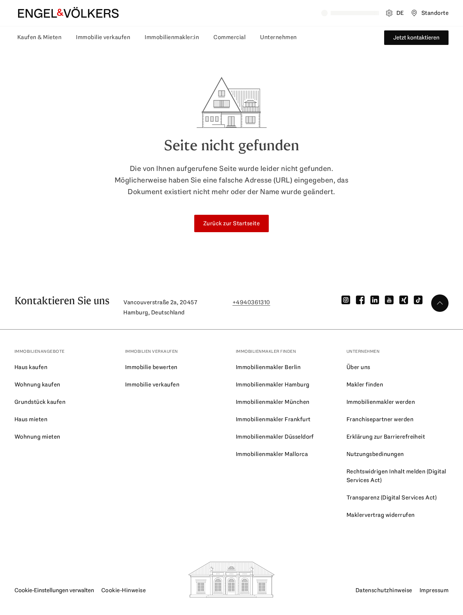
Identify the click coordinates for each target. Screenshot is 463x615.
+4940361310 (251, 302)
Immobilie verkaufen (103, 37)
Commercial (229, 37)
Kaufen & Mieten (39, 37)
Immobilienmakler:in (172, 37)
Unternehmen (278, 37)
